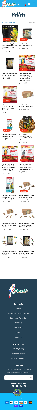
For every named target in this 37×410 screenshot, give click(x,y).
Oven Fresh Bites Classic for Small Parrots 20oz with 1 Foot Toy (26, 253)
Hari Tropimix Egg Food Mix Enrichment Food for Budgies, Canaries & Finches (9, 46)
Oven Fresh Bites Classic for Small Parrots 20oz (9, 74)
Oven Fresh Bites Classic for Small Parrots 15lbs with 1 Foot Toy (9, 225)
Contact (18, 337)
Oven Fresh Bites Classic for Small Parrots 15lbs (26, 105)
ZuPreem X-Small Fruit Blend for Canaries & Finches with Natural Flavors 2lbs (9, 107)
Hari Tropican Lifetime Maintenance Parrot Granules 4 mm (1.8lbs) (9, 197)
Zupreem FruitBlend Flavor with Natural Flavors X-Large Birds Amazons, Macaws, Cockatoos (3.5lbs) (8, 167)
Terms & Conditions (18, 358)
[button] (19, 3)
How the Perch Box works (18, 313)
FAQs (18, 332)
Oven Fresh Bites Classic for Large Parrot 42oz (26, 44)
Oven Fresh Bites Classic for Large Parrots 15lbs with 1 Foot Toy (26, 197)
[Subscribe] (31, 377)
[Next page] (24, 265)
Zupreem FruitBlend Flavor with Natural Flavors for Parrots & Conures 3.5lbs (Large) (26, 166)
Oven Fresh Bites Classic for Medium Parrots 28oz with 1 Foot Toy (9, 253)
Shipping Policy (18, 354)
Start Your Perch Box (18, 318)
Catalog (18, 323)
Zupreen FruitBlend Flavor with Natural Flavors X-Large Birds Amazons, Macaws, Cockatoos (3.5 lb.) (26, 77)
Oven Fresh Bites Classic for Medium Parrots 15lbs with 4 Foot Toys (26, 225)
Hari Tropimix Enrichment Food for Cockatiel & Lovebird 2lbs (25, 137)
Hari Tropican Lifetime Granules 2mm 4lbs (9, 135)
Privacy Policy (18, 349)
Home (18, 308)
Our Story (18, 328)
